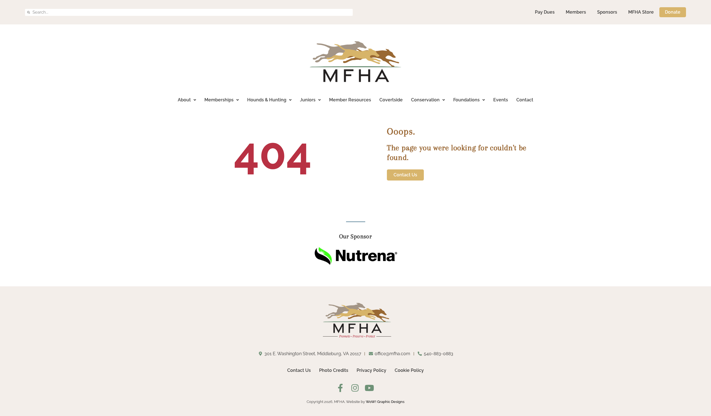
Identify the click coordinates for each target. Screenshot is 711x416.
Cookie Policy (409, 370)
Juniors (308, 99)
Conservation (425, 99)
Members (576, 12)
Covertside (391, 99)
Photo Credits (333, 370)
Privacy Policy (371, 370)
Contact (524, 99)
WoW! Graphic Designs (385, 402)
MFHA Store (641, 12)
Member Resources (350, 99)
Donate (672, 12)
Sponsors (607, 12)
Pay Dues (545, 12)
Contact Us (299, 370)
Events (500, 99)
